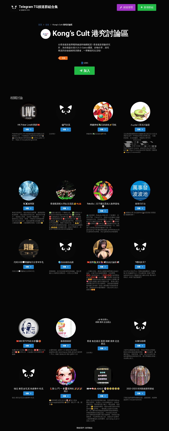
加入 (86, 71)
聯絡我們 (80, 428)
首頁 (40, 25)
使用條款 (89, 428)
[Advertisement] (84, 83)
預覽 (27, 129)
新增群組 (148, 7)
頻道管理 (128, 7)
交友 (47, 25)
